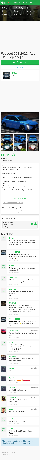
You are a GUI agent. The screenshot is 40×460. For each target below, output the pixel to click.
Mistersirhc (12, 368)
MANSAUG (12, 303)
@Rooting (12, 254)
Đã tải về (7, 156)
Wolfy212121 (13, 289)
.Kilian (14, 73)
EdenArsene (13, 419)
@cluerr (11, 433)
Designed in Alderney (8, 452)
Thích (17, 156)
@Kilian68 (12, 268)
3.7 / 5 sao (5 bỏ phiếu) (7, 160)
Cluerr (11, 429)
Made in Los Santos (7, 454)
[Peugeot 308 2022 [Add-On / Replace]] (20, 122)
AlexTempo (12, 356)
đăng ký (5, 443)
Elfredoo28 (12, 397)
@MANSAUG (13, 321)
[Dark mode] (34, 2)
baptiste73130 (13, 277)
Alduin (11, 409)
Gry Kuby (12, 378)
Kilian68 (11, 252)
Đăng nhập (27, 441)
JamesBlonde (13, 331)
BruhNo (11, 342)
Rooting (11, 238)
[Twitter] (13, 75)
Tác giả (17, 252)
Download (21, 62)
